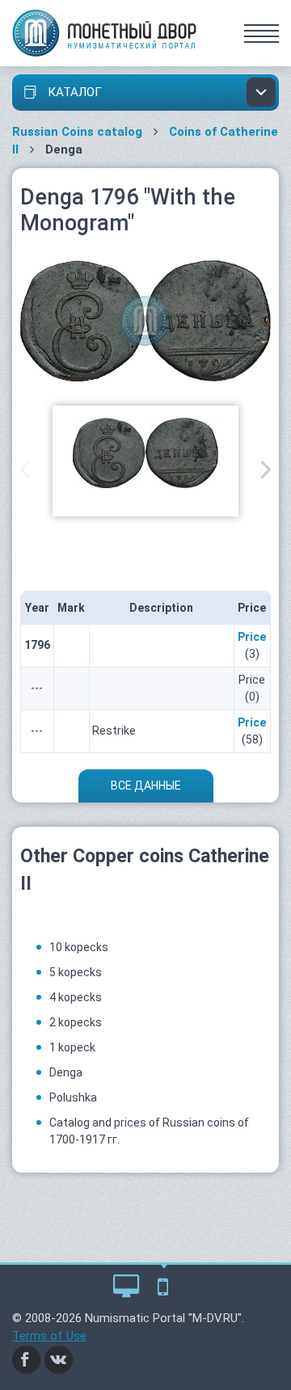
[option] (145, 461)
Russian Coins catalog (77, 131)
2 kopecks (75, 1022)
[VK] (59, 1358)
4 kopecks (75, 997)
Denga (65, 1072)
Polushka (73, 1097)
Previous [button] (25, 469)
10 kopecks (78, 947)
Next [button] (266, 469)
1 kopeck (72, 1047)
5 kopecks (75, 972)
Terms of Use (49, 1336)
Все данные (146, 785)
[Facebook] (26, 1358)
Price (252, 636)
